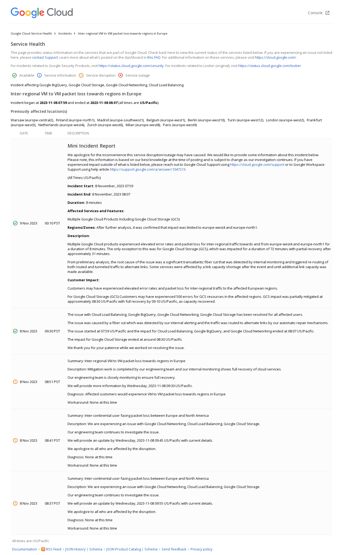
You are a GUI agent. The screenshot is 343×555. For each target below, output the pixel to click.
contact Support (45, 57)
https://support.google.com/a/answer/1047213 (147, 169)
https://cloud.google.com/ (275, 57)
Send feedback (174, 549)
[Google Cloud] (42, 13)
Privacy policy (201, 549)
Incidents (65, 33)
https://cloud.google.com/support (257, 164)
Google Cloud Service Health (31, 33)
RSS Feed (53, 549)
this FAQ (154, 57)
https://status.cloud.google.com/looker (269, 65)
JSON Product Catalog (123, 549)
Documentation (24, 549)
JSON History (75, 549)
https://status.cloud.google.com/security (131, 65)
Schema (95, 549)
